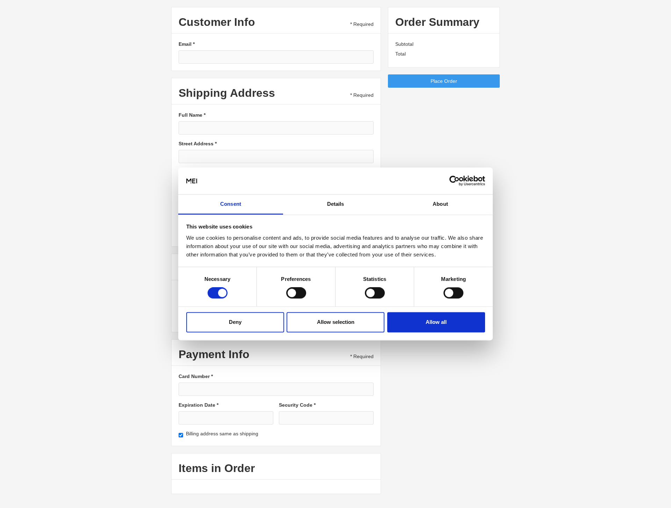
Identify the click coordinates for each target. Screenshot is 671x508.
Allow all (436, 322)
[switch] (296, 293)
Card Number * (196, 376)
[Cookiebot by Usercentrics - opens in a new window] (454, 181)
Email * (187, 44)
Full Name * (192, 115)
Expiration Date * (198, 405)
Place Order (444, 81)
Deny (235, 322)
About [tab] (440, 204)
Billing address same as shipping (222, 433)
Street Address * (198, 143)
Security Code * (297, 405)
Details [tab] (335, 204)
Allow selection (335, 322)
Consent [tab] (230, 204)
